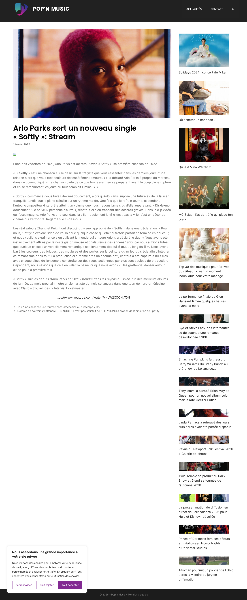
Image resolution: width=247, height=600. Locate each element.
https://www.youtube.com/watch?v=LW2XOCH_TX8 (92, 297)
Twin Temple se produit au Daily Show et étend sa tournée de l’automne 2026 (202, 480)
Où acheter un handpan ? (197, 120)
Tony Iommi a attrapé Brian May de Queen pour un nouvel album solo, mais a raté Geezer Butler (204, 395)
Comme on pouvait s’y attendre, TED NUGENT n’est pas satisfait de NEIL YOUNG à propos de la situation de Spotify (88, 310)
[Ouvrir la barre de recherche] (233, 9)
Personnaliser (24, 584)
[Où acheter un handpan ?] (204, 112)
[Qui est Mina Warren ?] (204, 159)
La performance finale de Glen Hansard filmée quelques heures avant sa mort (202, 301)
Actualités (194, 9)
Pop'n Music (51, 9)
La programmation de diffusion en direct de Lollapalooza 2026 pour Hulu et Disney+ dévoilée (203, 512)
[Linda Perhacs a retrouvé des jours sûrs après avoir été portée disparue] (204, 414)
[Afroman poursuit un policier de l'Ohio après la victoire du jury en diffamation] (204, 562)
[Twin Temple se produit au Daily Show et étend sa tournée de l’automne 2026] (204, 468)
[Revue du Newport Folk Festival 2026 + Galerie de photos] (204, 441)
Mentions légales (138, 594)
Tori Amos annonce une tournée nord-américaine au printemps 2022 (58, 306)
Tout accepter (70, 584)
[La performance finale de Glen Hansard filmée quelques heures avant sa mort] (204, 289)
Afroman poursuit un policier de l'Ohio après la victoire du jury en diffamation (206, 574)
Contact (217, 9)
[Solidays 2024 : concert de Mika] (204, 64)
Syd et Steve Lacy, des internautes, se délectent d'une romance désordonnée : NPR (204, 332)
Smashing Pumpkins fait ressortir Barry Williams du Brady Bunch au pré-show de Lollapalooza (203, 364)
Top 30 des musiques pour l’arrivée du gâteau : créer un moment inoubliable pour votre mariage (204, 271)
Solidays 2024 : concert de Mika (202, 72)
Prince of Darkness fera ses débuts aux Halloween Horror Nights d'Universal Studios (204, 543)
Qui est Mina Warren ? (195, 167)
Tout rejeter (47, 584)
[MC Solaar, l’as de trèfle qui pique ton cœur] (204, 207)
